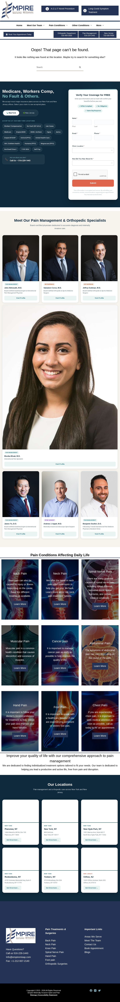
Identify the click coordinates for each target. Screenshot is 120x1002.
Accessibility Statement (47, 995)
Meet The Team (92, 940)
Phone (97, 133)
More (98, 25)
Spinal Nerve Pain (54, 952)
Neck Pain (50, 944)
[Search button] (79, 67)
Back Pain (50, 940)
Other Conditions (80, 25)
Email (74, 133)
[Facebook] (91, 990)
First (73, 126)
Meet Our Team (34, 25)
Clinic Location (78, 146)
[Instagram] (95, 990)
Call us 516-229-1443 (17, 953)
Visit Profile (20, 298)
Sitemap (33, 995)
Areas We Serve (93, 936)
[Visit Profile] (20, 258)
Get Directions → (13, 840)
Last (95, 126)
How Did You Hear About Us (83, 159)
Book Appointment (93, 948)
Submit (93, 183)
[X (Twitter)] (99, 990)
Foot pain (50, 960)
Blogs (87, 952)
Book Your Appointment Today (20, 34)
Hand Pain (50, 956)
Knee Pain (50, 948)
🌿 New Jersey (28, 113)
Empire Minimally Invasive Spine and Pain (44, 993)
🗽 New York (11, 113)
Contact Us (90, 944)
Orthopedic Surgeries (56, 963)
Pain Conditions (57, 25)
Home (19, 25)
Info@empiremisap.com (18, 957)
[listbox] (93, 150)
